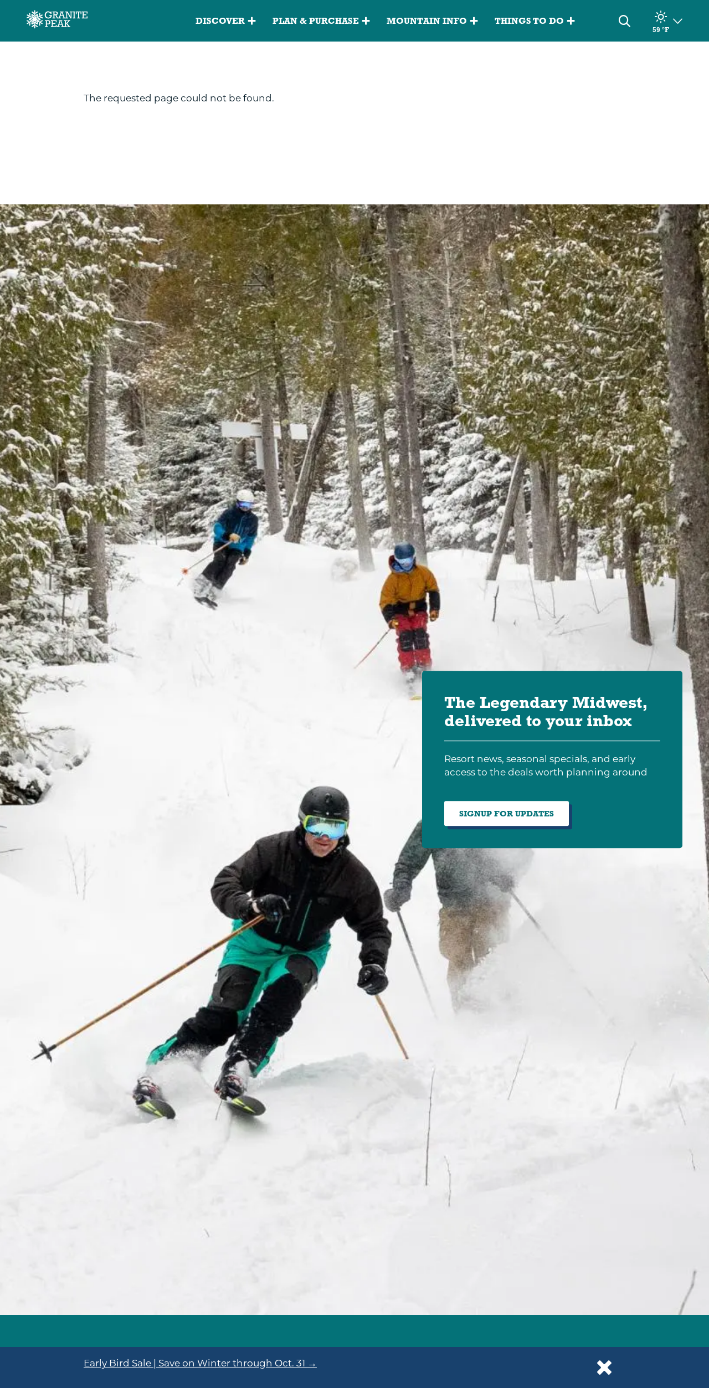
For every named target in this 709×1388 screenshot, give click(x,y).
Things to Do (529, 21)
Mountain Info (427, 21)
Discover (220, 21)
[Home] (57, 21)
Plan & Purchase (316, 21)
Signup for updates (506, 813)
